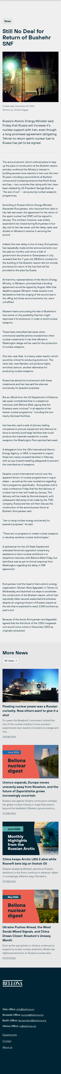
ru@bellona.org (27, 1026)
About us (7, 1047)
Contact (7, 1041)
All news (9, 660)
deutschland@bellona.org (32, 1020)
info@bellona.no (25, 1009)
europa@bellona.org (32, 1014)
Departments (10, 1034)
